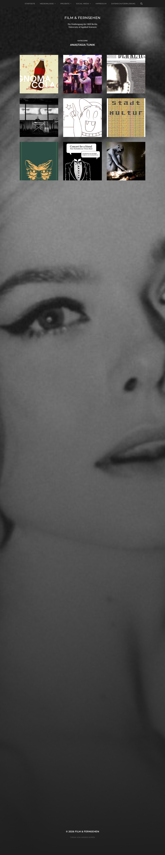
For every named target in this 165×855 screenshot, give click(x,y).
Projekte (64, 4)
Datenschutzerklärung (123, 4)
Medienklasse (47, 4)
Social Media (82, 4)
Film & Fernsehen (82, 18)
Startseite (30, 4)
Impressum (101, 4)
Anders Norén (88, 837)
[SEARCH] (141, 4)
